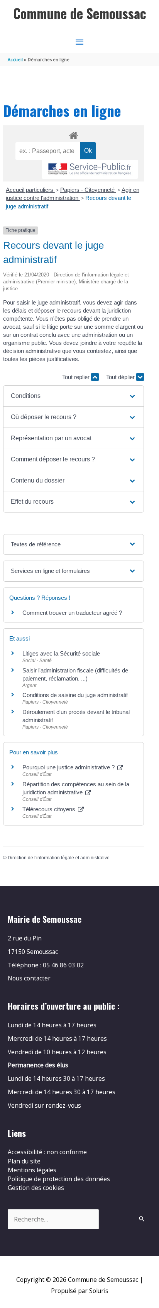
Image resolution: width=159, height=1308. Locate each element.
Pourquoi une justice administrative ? (69, 767)
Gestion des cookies (36, 1187)
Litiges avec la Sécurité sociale (61, 653)
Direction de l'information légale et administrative (59, 857)
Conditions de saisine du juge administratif (75, 695)
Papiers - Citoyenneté (88, 189)
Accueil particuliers (30, 189)
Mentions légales (32, 1170)
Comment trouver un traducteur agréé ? (72, 612)
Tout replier (76, 377)
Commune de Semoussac (79, 13)
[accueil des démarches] (73, 134)
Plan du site (24, 1161)
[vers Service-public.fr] (90, 169)
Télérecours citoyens (49, 809)
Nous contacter (29, 978)
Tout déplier (121, 377)
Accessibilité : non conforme (47, 1152)
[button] (73, 396)
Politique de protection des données (59, 1179)
